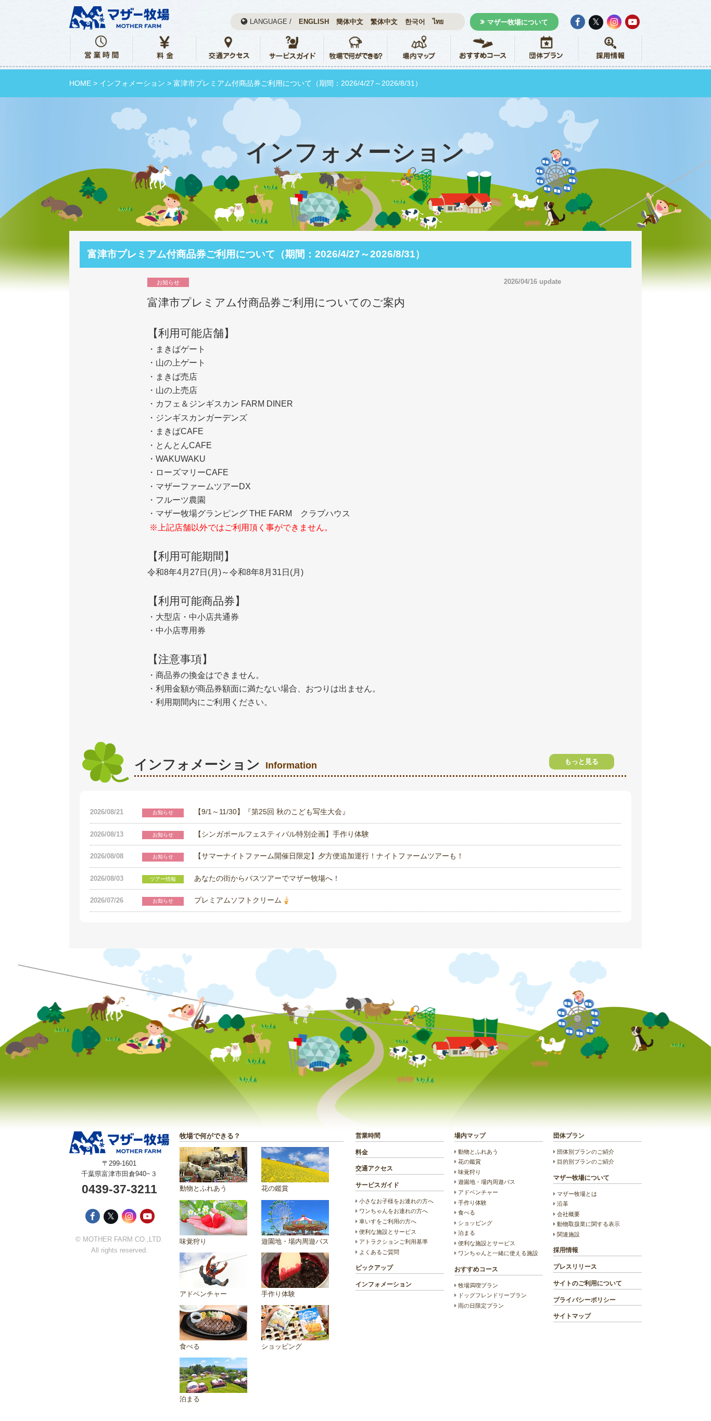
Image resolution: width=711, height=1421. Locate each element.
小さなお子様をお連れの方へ (396, 1201)
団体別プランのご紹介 (585, 1152)
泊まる (190, 1399)
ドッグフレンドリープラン (492, 1295)
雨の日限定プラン (481, 1305)
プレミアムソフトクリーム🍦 (242, 900)
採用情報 (565, 1250)
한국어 (415, 21)
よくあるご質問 (379, 1252)
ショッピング (281, 1346)
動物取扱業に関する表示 (588, 1224)
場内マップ (470, 1135)
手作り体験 (278, 1294)
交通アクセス (374, 1168)
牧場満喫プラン (478, 1285)
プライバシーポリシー (584, 1300)
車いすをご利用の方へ (387, 1221)
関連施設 (568, 1234)
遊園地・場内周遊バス (295, 1241)
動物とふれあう (203, 1188)
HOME (80, 83)
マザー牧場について (517, 22)
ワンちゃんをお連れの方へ (393, 1211)
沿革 (562, 1204)
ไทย (438, 21)
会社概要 (568, 1214)
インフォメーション (132, 83)
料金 (361, 1152)
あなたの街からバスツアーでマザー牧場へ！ (267, 878)
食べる (190, 1346)
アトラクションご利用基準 (393, 1242)
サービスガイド (377, 1185)
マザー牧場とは (577, 1194)
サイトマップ (572, 1316)
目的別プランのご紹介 (585, 1161)
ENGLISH (314, 21)
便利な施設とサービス (387, 1232)
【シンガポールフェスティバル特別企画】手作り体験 (281, 834)
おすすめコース (476, 1269)
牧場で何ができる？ (210, 1136)
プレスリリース (575, 1266)
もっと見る (582, 761)
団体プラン (569, 1135)
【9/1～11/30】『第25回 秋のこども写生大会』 (271, 811)
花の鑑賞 (274, 1188)
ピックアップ (374, 1267)
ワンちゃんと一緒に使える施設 (498, 1253)
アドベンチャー (203, 1294)
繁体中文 (384, 21)
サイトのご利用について (587, 1283)
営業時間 (367, 1135)
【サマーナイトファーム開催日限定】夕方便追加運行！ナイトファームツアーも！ (329, 856)
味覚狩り (193, 1241)
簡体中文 (349, 21)
